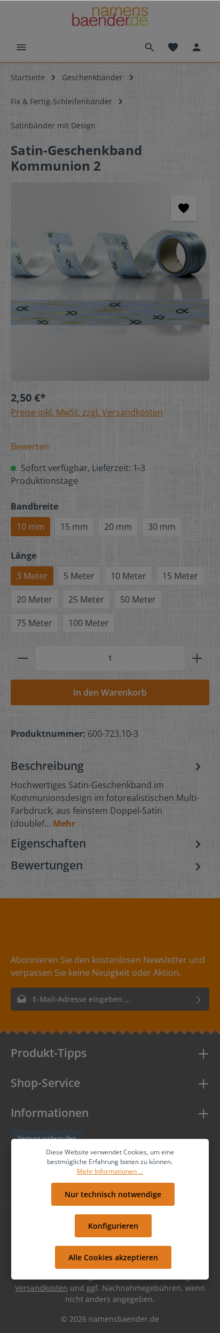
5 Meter (79, 576)
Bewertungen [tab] (47, 865)
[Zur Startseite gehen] (110, 16)
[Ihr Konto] (196, 47)
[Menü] (21, 47)
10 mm (30, 527)
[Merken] (184, 208)
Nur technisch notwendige (113, 1194)
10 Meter (128, 576)
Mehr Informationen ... (110, 1171)
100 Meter (88, 623)
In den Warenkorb (110, 692)
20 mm (118, 527)
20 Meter (34, 599)
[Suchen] (149, 47)
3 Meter (32, 576)
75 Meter (34, 623)
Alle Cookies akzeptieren (113, 1257)
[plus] (197, 658)
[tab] (107, 794)
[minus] (23, 658)
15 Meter (180, 576)
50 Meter (138, 599)
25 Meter (86, 599)
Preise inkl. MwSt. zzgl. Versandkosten (87, 412)
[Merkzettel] (173, 47)
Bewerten (30, 446)
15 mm (74, 527)
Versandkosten (41, 1288)
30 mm (162, 527)
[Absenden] (198, 999)
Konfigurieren (113, 1226)
